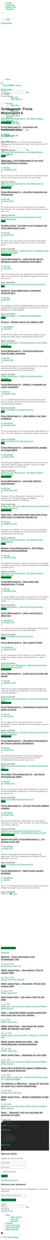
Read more (8, 150)
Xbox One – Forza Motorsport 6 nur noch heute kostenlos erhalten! (22, 161)
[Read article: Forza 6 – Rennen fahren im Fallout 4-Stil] (25, 316)
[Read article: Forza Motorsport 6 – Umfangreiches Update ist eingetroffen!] (25, 441)
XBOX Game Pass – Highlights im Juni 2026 (23, 1055)
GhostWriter (8, 327)
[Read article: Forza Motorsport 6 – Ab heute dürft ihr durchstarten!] (25, 474)
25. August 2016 (7, 201)
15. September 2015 (9, 524)
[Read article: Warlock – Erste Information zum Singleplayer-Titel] (25, 953)
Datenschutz (11, 7)
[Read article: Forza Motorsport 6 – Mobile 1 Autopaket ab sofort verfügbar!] (25, 377)
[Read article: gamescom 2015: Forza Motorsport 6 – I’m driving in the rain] (25, 832)
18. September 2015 (9, 490)
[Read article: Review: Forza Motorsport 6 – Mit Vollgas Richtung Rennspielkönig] (25, 541)
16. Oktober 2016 (8, 622)
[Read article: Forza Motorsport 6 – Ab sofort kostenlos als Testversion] (25, 185)
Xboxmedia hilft (12, 1229)
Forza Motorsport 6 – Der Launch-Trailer (21, 642)
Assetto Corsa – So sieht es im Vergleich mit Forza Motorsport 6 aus (24, 226)
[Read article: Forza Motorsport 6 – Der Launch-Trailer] (25, 636)
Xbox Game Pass (13, 115)
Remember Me (10, 1172)
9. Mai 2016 (5, 300)
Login (8, 19)
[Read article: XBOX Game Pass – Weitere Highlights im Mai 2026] (25, 1093)
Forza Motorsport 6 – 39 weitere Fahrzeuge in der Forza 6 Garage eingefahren (24, 742)
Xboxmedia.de (13, 1126)
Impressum (10, 5)
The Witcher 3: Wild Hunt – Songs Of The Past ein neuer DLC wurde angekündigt (25, 1084)
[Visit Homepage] (6, 23)
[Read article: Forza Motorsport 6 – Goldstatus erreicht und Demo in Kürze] (25, 700)
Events (4, 609)
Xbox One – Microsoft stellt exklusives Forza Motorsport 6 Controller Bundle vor (24, 515)
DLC (3, 286)
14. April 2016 (6, 329)
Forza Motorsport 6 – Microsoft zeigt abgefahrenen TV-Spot (20, 583)
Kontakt (9, 3)
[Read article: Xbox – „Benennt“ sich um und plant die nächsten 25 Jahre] (25, 1107)
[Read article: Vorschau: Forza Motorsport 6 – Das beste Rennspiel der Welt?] (25, 767)
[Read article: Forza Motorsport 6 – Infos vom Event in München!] (25, 607)
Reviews (9, 117)
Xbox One (15, 105)
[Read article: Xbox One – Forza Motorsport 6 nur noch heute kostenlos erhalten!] (25, 153)
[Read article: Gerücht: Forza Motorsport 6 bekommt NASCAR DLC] (25, 284)
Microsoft (14, 1221)
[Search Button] (28, 92)
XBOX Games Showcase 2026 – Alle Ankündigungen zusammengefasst (19, 1043)
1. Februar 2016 (7, 360)
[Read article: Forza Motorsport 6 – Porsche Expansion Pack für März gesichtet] (25, 344)
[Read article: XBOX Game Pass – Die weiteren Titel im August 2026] (25, 966)
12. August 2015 (7, 815)
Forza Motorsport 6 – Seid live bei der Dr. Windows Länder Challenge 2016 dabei (22, 260)
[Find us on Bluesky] (2, 15)
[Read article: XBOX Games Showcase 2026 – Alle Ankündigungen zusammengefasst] (25, 1036)
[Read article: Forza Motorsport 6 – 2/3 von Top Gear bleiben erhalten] (25, 799)
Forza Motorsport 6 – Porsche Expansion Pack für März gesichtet (22, 352)
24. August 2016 (7, 235)
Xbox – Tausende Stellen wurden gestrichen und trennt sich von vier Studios (24, 1013)
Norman (6, 134)
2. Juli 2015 (5, 880)
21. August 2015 (7, 750)
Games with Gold (13, 123)
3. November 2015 (8, 425)
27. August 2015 (7, 716)
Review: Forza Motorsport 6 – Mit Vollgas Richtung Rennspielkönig (22, 549)
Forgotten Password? (9, 1180)
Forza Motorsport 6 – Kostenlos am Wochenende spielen (19, 128)
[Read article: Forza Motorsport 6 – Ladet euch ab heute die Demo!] (25, 666)
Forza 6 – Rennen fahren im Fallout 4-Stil (22, 322)
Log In (3, 1204)
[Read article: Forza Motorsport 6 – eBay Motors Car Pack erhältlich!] (25, 410)
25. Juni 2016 (6, 268)
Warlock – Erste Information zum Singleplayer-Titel (18, 958)
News (8, 79)
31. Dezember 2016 (9, 170)
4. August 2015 (7, 848)
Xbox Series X (16, 85)
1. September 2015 (8, 649)
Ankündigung (6, 123)
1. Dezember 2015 (8, 394)
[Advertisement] (25, 49)
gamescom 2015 (7, 835)
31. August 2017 (7, 136)
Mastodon (10, 9)
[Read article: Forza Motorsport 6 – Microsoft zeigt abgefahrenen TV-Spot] (25, 574)
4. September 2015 (8, 591)
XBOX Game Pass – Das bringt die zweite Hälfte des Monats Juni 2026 (22, 1027)
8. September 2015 (8, 557)
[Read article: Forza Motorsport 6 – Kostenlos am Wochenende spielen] (25, 120)
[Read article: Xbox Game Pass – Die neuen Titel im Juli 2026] (25, 993)
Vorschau (4, 770)
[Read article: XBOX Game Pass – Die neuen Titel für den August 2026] (25, 979)
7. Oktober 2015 (7, 457)
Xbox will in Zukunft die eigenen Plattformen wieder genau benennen (24, 1069)
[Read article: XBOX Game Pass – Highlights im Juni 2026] (25, 1051)
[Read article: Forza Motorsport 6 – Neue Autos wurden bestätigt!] (25, 864)
